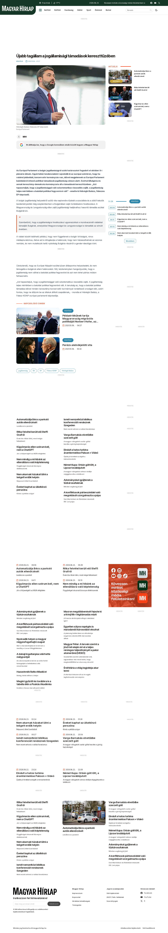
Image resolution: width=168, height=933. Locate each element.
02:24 (112, 233)
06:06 (112, 208)
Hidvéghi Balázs (68, 371)
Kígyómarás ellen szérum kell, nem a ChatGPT (141, 106)
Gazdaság (68, 10)
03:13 (112, 226)
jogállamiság (23, 371)
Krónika (116, 81)
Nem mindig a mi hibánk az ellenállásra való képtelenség (132, 227)
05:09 (112, 214)
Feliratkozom (53, 904)
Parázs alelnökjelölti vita (77, 345)
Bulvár (108, 10)
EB (34, 371)
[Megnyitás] (40, 10)
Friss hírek (46, 3)
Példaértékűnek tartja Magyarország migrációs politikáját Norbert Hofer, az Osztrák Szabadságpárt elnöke (81, 320)
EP (41, 371)
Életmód (98, 10)
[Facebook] (151, 3)
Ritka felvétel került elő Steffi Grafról (141, 88)
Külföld (57, 10)
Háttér (80, 10)
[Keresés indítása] (151, 10)
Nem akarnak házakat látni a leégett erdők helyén (134, 234)
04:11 (112, 220)
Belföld (47, 10)
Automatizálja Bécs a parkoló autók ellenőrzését (142, 73)
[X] (159, 3)
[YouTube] (155, 3)
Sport (88, 10)
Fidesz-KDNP (52, 371)
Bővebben (130, 241)
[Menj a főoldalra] (18, 8)
